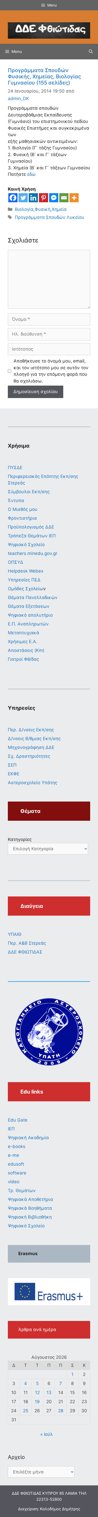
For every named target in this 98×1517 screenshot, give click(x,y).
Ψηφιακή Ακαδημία (28, 1137)
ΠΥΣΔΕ (15, 467)
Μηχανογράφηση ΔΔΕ (31, 747)
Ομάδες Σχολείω (25, 588)
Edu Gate (17, 1120)
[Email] (63, 197)
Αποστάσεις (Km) (26, 650)
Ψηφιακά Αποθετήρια (30, 1199)
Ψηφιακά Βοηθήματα (30, 1208)
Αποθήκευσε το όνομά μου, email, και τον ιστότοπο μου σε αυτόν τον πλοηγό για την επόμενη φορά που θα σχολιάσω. (51, 371)
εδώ (31, 174)
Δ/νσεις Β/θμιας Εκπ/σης (34, 738)
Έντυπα (16, 500)
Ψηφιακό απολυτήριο (30, 615)
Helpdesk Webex (25, 571)
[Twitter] (23, 197)
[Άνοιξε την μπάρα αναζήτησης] (91, 51)
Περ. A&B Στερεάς (27, 943)
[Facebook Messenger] (53, 197)
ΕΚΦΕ (13, 773)
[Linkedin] (33, 197)
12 (37, 1392)
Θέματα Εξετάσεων (28, 606)
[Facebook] (13, 197)
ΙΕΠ (11, 1128)
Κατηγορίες (20, 839)
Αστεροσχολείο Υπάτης (32, 782)
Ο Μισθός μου (22, 509)
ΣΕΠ (12, 765)
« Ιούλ (46, 1434)
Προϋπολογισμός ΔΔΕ (31, 527)
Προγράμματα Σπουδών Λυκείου (49, 217)
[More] (74, 197)
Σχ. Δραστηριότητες (29, 756)
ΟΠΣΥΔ (15, 562)
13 (49, 1392)
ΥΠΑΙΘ (14, 934)
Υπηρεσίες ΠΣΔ (24, 579)
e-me (13, 1155)
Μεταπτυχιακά (23, 632)
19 (37, 1401)
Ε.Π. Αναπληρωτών (28, 624)
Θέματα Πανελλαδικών (32, 597)
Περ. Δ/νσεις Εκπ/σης (31, 729)
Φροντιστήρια (22, 518)
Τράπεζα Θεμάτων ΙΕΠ (32, 535)
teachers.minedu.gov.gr (32, 553)
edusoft (16, 1164)
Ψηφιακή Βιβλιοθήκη (30, 1217)
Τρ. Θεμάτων (22, 1190)
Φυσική (42, 209)
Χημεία (59, 209)
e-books (16, 1146)
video (13, 1181)
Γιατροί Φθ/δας (23, 659)
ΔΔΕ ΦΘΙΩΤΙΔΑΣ (25, 952)
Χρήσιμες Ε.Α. (22, 641)
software (17, 1172)
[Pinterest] (43, 197)
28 (60, 1410)
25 (25, 1410)
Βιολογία (24, 209)
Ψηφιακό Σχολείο (26, 544)
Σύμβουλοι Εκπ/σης (29, 491)
